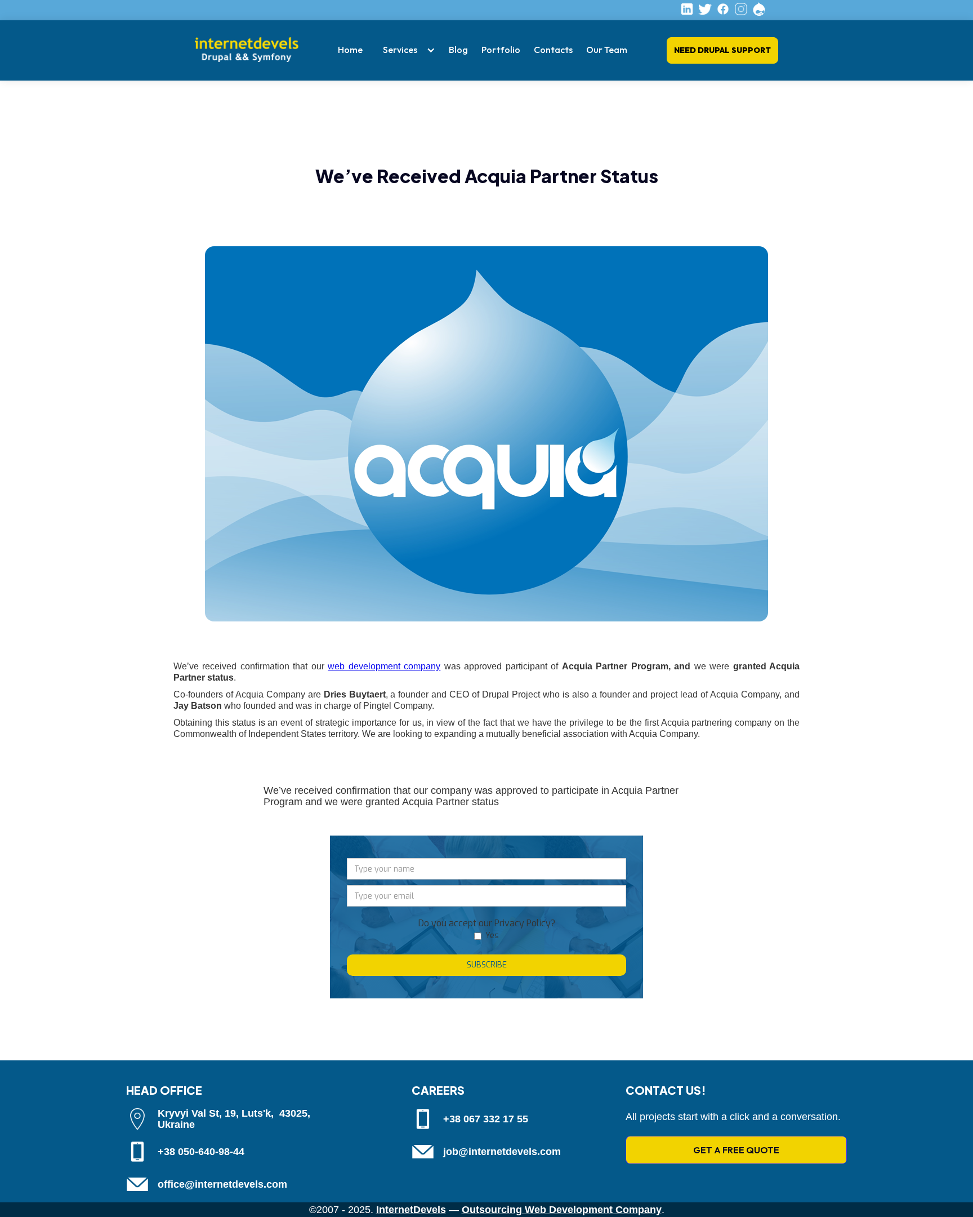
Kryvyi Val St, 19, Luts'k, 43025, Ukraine (234, 1119)
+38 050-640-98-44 (201, 1151)
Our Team (606, 49)
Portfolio (500, 49)
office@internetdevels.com (222, 1184)
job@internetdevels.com (502, 1151)
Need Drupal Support (722, 50)
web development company (384, 666)
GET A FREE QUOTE (736, 1150)
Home (350, 49)
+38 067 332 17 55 (485, 1119)
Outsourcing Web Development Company (562, 1209)
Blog (458, 49)
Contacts (553, 49)
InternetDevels (411, 1209)
